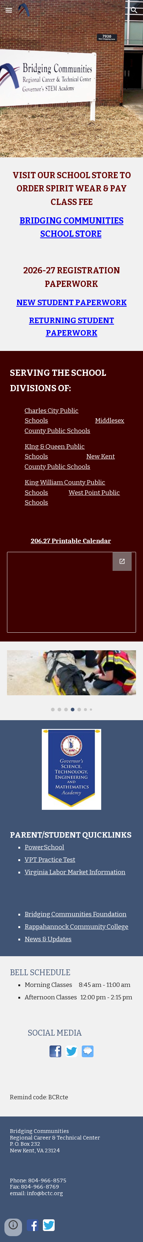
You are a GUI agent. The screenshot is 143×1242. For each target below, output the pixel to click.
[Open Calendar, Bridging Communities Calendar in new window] (122, 561)
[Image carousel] (71, 681)
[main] (71, 205)
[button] (9, 10)
